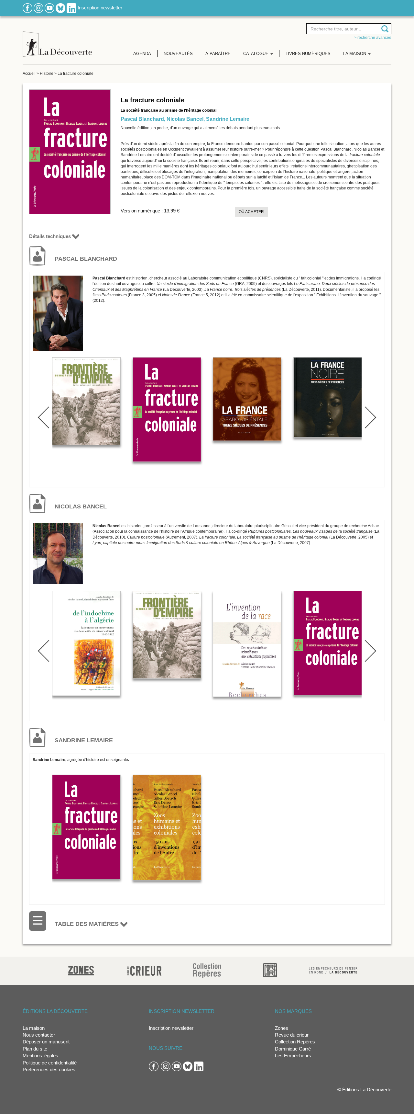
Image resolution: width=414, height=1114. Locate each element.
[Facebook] (27, 7)
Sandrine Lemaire (227, 119)
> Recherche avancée (372, 37)
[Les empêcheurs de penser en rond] (333, 969)
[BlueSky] (60, 7)
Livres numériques (308, 53)
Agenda (142, 53)
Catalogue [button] (256, 53)
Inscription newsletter (100, 7)
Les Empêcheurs (293, 1055)
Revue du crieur (292, 1035)
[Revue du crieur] (144, 969)
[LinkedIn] (71, 7)
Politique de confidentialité (50, 1062)
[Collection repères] (207, 970)
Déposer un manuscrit (46, 1041)
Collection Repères (295, 1041)
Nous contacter (39, 1035)
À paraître (218, 53)
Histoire (46, 73)
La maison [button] (355, 53)
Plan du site (35, 1048)
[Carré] (270, 969)
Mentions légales (40, 1055)
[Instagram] (38, 7)
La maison (34, 1028)
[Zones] (81, 969)
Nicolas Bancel (185, 119)
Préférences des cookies (49, 1069)
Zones (281, 1028)
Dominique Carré (293, 1048)
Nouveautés (178, 53)
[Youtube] (49, 7)
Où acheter (251, 212)
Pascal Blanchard (142, 119)
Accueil (29, 73)
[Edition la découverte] (57, 39)
